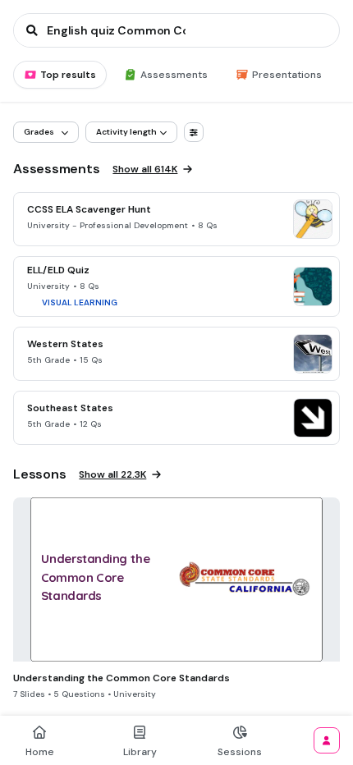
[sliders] (194, 132)
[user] (327, 740)
